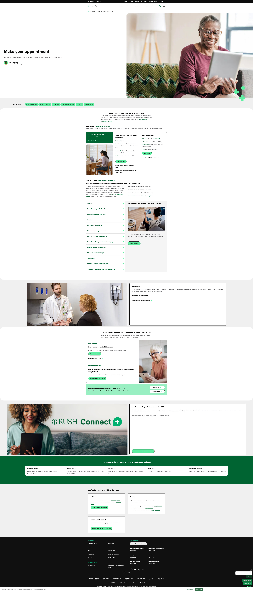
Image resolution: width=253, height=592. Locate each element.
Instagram (139, 569)
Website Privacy (97, 579)
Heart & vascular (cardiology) (97, 236)
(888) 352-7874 (156, 387)
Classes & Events (111, 550)
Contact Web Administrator (106, 579)
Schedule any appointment (68, 104)
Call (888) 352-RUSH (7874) (94, 1)
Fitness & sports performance (97, 231)
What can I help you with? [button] (244, 583)
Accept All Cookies (199, 589)
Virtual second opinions (32, 468)
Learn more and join (143, 451)
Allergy (89, 203)
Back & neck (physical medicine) (97, 209)
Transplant (91, 258)
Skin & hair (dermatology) (95, 253)
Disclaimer (90, 578)
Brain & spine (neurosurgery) (96, 214)
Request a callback (156, 391)
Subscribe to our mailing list (138, 544)
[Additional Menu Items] (164, 6)
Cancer (89, 220)
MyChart (126, 1)
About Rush (90, 547)
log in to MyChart (115, 500)
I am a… (162, 1)
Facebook (131, 569)
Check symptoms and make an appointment (13, 62)
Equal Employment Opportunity (129, 579)
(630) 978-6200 (133, 557)
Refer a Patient (138, 1)
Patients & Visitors (149, 6)
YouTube (135, 569)
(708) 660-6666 (149, 508)
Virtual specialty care (45, 104)
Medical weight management (96, 247)
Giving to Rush (91, 554)
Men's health (111, 468)
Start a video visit (121, 161)
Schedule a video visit (134, 243)
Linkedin (143, 569)
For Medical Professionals (113, 554)
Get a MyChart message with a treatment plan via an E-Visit (126, 171)
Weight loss (151, 468)
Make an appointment (95, 353)
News (89, 550)
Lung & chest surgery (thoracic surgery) (100, 242)
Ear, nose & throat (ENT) (95, 225)
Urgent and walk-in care (31, 104)
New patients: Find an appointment (140, 295)
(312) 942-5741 (158, 506)
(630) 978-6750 (156, 510)
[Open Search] (160, 6)
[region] (126, 589)
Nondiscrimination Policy (117, 579)
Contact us (79, 104)
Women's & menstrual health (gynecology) (101, 269)
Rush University (153, 1)
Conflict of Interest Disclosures (141, 579)
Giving (145, 1)
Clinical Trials (91, 557)
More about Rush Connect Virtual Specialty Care (140, 196)
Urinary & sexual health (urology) (98, 264)
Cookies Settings (111, 557)
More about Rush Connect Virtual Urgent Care (125, 166)
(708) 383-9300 (133, 563)
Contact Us (110, 547)
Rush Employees (91, 565)
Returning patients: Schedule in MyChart (141, 300)
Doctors (122, 6)
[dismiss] (251, 581)
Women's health (71, 468)
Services (129, 6)
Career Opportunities (92, 543)
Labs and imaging (89, 104)
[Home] (126, 574)
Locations (138, 6)
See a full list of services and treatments (101, 528)
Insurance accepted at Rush (94, 358)
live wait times (156, 138)
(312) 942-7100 (152, 557)
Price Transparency (152, 579)
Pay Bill (131, 1)
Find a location (146, 153)
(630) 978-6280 (152, 563)
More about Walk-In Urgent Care (149, 157)
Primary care (56, 104)
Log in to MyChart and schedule (97, 378)
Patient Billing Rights (161, 579)
